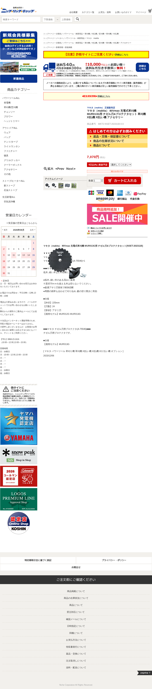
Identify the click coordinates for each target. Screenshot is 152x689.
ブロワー (8, 116)
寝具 (6, 155)
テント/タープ (11, 141)
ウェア (7, 132)
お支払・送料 (104, 12)
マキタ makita (92, 38)
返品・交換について (76, 653)
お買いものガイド (123, 12)
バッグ (7, 137)
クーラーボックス (13, 165)
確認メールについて (76, 619)
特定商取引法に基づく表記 (38, 560)
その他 (7, 174)
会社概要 (73, 12)
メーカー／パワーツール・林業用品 (70, 38)
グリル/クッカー (12, 160)
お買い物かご (150, 11)
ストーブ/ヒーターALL (13, 181)
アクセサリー (10, 169)
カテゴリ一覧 (88, 12)
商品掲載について (76, 591)
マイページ (141, 12)
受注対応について (76, 612)
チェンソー (9, 112)
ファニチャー (10, 151)
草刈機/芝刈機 (11, 107)
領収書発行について (76, 647)
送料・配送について (76, 667)
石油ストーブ (10, 190)
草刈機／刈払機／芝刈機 (94, 34)
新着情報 (59, 47)
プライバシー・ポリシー (114, 560)
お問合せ (76, 567)
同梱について (76, 633)
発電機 (7, 102)
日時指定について (76, 626)
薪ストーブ (9, 185)
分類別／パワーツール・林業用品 (69, 34)
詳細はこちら (121, 54)
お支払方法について (76, 640)
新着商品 (18, 79)
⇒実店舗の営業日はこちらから (21, 223)
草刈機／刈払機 (112, 34)
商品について (76, 605)
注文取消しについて (76, 660)
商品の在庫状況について (76, 598)
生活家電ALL (8, 197)
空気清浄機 (9, 201)
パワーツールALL (11, 98)
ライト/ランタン (12, 146)
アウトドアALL (9, 128)
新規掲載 (68, 47)
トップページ (48, 34)
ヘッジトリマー (11, 121)
